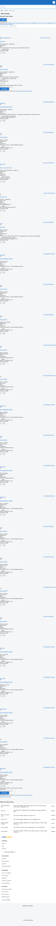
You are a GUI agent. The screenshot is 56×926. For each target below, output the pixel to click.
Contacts (4, 848)
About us (4, 843)
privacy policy (19, 91)
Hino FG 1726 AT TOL (6, 167)
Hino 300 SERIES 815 (6, 107)
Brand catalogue (5, 883)
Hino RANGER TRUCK (6, 258)
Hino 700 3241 (4, 69)
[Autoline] (2, 10)
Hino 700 (2, 41)
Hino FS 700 (3, 197)
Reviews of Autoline (6, 880)
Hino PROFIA (3, 440)
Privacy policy (5, 875)
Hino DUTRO (3, 137)
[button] (54, 2)
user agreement (28, 91)
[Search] (53, 6)
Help (3, 846)
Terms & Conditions (6, 873)
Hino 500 (2, 227)
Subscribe (4, 89)
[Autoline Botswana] (9, 2)
